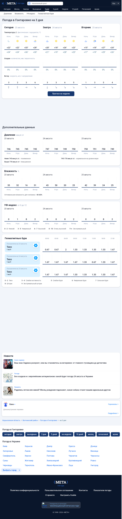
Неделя (65, 9)
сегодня (7, 434)
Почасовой (86, 9)
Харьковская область (11, 420)
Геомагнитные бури (46, 14)
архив (96, 9)
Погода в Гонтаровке (48, 420)
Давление (8, 14)
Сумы (5, 460)
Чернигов (73, 456)
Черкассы (95, 456)
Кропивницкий (75, 460)
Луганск (72, 451)
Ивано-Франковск (55, 465)
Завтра (26, 9)
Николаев (51, 451)
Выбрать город (9, 470)
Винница (94, 451)
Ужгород (94, 465)
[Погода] (61, 482)
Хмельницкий (53, 460)
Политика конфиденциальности (24, 490)
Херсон (28, 456)
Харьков (28, 446)
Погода (21, 3)
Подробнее (112, 413)
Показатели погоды (102, 490)
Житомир (29, 460)
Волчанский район (30, 420)
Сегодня (7, 9)
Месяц (16, 9)
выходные (37, 9)
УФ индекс (31, 14)
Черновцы (7, 465)
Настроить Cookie (68, 495)
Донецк (94, 446)
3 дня (43, 434)
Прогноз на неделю (61, 94)
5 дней (55, 9)
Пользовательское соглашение (59, 490)
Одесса (72, 446)
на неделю (66, 434)
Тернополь (29, 465)
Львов (27, 451)
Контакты (83, 490)
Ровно (93, 460)
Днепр (49, 446)
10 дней (75, 9)
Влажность (19, 14)
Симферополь (9, 456)
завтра (19, 434)
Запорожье (8, 451)
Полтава (50, 456)
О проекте (50, 495)
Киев (5, 446)
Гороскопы (112, 404)
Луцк (71, 465)
